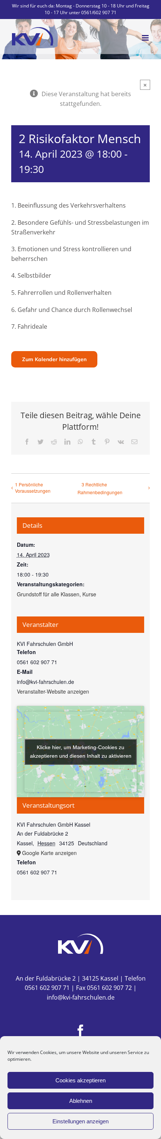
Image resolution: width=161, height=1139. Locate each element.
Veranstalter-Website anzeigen (53, 691)
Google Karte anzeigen (49, 852)
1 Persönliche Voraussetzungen (33, 487)
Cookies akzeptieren (80, 1080)
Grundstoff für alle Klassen (48, 594)
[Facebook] (80, 1030)
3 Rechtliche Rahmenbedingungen (100, 488)
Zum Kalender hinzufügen (54, 359)
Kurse (89, 594)
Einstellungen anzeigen (80, 1121)
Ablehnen (80, 1101)
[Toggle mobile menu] (146, 38)
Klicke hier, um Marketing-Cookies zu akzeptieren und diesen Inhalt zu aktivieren (80, 751)
